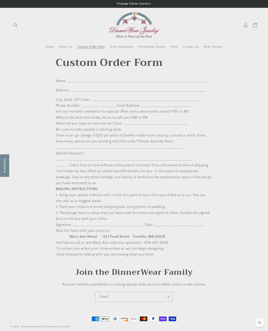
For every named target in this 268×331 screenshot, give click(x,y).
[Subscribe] (168, 297)
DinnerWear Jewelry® (33, 326)
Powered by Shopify (58, 326)
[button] (15, 25)
